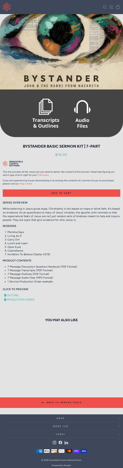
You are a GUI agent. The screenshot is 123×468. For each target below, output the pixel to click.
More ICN (60, 426)
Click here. (43, 175)
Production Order (20, 299)
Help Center (26, 183)
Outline (12, 295)
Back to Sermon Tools (64, 402)
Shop (61, 418)
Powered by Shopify (61, 465)
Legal (61, 434)
